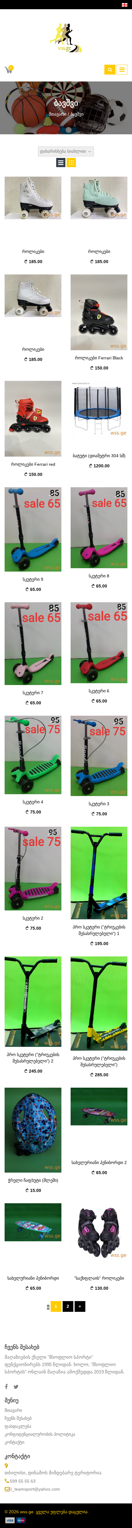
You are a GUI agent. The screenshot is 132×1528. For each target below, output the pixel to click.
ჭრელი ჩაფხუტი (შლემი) (33, 1180)
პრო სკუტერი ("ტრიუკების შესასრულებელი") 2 (33, 1057)
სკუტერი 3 (99, 803)
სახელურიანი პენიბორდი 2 (99, 1162)
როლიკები (33, 251)
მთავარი (57, 114)
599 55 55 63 (23, 1481)
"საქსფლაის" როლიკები (99, 1278)
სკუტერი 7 (33, 692)
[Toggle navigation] (122, 70)
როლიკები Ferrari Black (99, 357)
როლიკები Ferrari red (33, 464)
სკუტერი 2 (33, 918)
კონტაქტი (14, 1442)
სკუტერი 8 (99, 575)
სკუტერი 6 (99, 690)
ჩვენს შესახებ (18, 1418)
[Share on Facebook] (6, 1387)
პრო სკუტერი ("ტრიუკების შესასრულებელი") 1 (99, 930)
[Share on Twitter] (16, 1387)
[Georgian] (124, 5)
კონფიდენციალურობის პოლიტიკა (40, 1434)
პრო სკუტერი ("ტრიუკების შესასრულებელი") (99, 1061)
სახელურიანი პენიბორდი (33, 1278)
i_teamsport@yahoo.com (35, 1489)
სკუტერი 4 (33, 801)
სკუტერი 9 (33, 579)
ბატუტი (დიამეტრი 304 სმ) (99, 455)
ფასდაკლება (18, 1426)
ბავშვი (77, 114)
